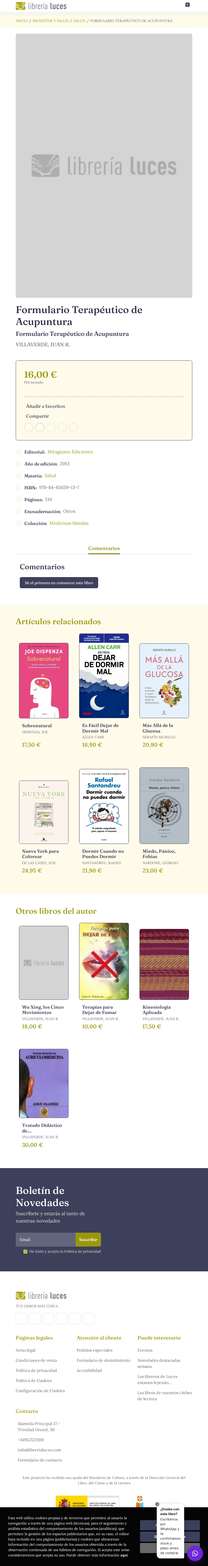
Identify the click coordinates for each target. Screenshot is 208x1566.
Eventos (144, 1350)
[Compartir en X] (39, 427)
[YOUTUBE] (75, 1318)
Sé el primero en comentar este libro (59, 582)
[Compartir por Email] (62, 427)
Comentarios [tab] (104, 548)
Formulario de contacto (40, 1459)
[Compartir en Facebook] (28, 427)
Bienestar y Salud (50, 20)
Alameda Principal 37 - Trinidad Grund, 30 (39, 1426)
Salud (79, 20)
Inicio (22, 20)
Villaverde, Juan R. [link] (43, 344)
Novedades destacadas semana (158, 1363)
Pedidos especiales (94, 1350)
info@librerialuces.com (39, 1449)
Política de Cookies (34, 1380)
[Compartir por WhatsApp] (51, 427)
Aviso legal (25, 1350)
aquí (124, 1555)
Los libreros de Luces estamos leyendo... (157, 1379)
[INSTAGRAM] (35, 1318)
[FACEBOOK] (21, 1318)
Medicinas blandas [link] (69, 523)
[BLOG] (61, 1318)
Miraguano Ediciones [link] (70, 452)
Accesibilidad (89, 1370)
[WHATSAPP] (88, 1318)
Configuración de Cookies (40, 1390)
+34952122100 (31, 1439)
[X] (48, 1318)
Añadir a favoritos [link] (45, 406)
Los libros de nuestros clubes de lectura (164, 1395)
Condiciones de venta (36, 1360)
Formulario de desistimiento (103, 1360)
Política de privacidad (36, 1370)
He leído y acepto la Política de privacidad (65, 1251)
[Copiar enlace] (73, 427)
